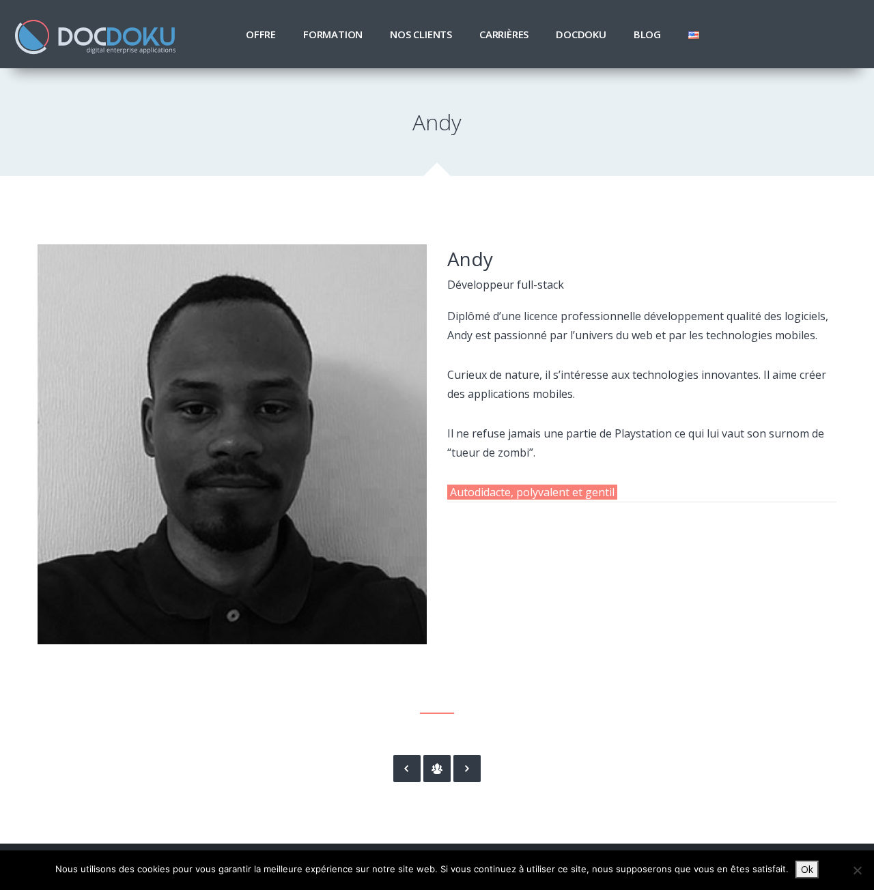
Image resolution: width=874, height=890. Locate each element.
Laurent (407, 768)
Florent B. (467, 768)
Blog (647, 34)
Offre (261, 34)
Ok (807, 869)
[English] (693, 34)
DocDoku (581, 34)
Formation (333, 34)
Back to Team (437, 768)
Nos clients (421, 34)
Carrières (503, 34)
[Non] (857, 870)
